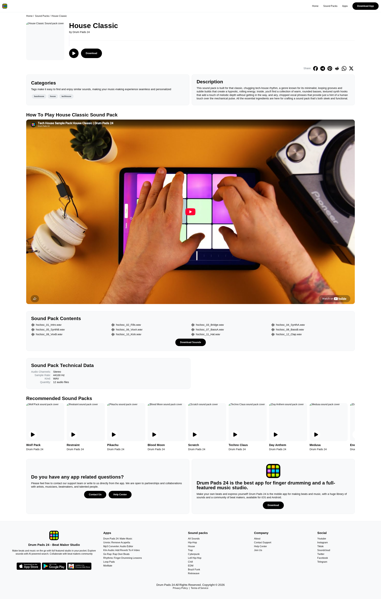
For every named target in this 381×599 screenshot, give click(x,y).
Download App (365, 6)
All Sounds (194, 538)
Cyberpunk (194, 554)
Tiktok (320, 546)
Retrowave (193, 573)
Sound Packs (330, 6)
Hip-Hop (192, 542)
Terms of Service (199, 588)
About (257, 538)
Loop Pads (109, 562)
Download (91, 53)
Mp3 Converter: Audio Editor (118, 546)
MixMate (107, 565)
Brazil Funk (194, 569)
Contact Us (95, 494)
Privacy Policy (180, 588)
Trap (190, 550)
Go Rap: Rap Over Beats (116, 554)
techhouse (66, 96)
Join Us (258, 550)
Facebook (322, 558)
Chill (190, 562)
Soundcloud (323, 550)
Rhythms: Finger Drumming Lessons (122, 558)
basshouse (39, 96)
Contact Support (262, 542)
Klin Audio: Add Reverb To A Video (121, 550)
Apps (345, 6)
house (53, 96)
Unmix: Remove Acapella (116, 542)
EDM (190, 565)
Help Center (120, 494)
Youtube (321, 538)
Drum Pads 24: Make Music (117, 538)
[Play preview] (33, 434)
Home (315, 6)
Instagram (322, 542)
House (191, 546)
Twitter (320, 554)
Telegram (322, 562)
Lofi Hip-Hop (194, 558)
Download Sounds (190, 342)
